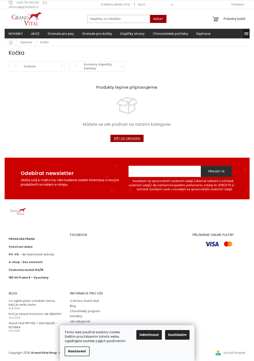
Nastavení (77, 351)
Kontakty (76, 316)
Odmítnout (149, 334)
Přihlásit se (216, 171)
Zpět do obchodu (127, 138)
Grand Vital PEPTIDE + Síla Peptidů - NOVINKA (33, 325)
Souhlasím (177, 334)
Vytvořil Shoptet (234, 353)
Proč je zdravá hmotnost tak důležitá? (35, 314)
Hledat (158, 19)
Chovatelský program (85, 311)
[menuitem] (16, 33)
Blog (141, 4)
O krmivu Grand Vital (115, 4)
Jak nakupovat (80, 321)
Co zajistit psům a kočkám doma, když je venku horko (32, 303)
